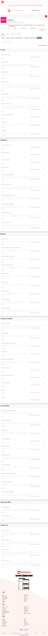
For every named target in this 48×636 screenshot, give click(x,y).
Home (9, 5)
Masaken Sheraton (5, 612)
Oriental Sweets (19, 37)
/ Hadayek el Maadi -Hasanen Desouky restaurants (27, 5)
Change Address (35, 10)
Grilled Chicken (27, 624)
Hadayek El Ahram (5, 611)
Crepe (25, 625)
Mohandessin (26, 606)
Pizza (25, 618)
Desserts (4, 619)
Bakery (12, 37)
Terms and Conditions (15, 633)
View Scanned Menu (42, 45)
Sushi (25, 620)
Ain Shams (4, 610)
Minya (25, 601)
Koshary (3, 620)
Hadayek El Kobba (27, 613)
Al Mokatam (26, 611)
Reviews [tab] (19, 34)
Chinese (3, 626)
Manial (3, 614)
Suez (3, 600)
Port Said (25, 598)
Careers (35, 633)
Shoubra (25, 610)
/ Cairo (12, 5)
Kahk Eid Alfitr (33, 37)
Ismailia (25, 599)
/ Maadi (15, 5)
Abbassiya (4, 613)
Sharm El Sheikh (5, 598)
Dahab (25, 600)
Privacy (27, 633)
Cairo (3, 594)
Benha (3, 602)
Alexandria (26, 594)
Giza (25, 612)
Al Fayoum (4, 601)
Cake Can (39, 37)
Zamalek (25, 607)
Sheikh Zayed (4, 606)
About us (3, 633)
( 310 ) (14, 21)
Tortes (2, 37)
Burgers (3, 618)
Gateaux (7, 37)
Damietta (4, 599)
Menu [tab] (3, 34)
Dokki (3, 607)
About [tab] (7, 34)
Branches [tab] (13, 34)
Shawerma (4, 625)
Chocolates (26, 37)
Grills (25, 619)
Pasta (3, 624)
